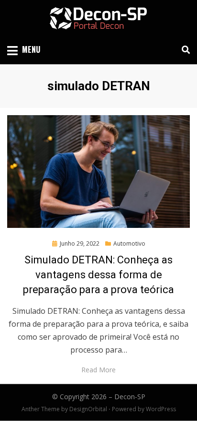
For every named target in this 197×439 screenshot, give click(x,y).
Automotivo (129, 243)
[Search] (183, 50)
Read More (98, 369)
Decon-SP (129, 396)
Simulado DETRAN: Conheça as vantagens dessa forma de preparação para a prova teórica (98, 275)
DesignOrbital (88, 409)
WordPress (161, 409)
